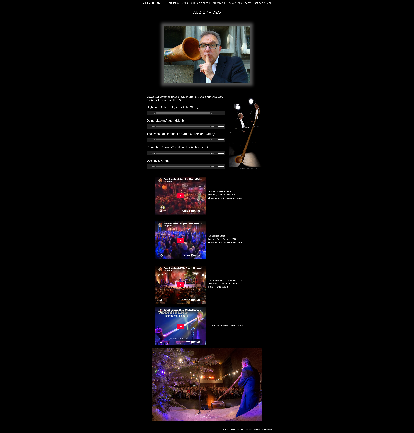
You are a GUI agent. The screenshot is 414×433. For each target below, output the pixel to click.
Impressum (248, 430)
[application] (186, 113)
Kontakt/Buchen (237, 430)
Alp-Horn (151, 3)
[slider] (221, 113)
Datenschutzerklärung (263, 430)
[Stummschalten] (217, 113)
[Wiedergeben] (149, 113)
